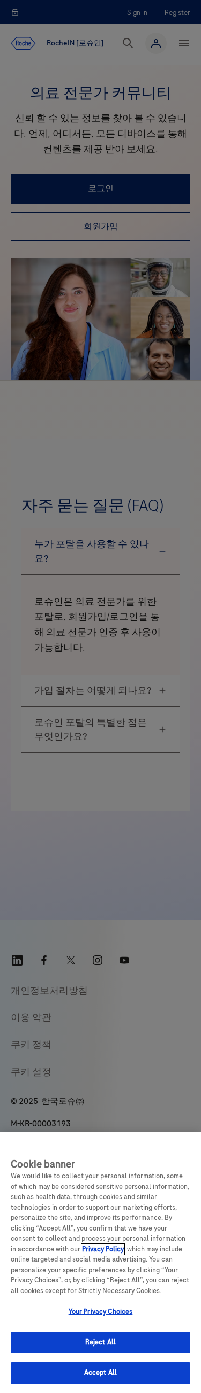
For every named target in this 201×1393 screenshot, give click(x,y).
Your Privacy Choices (101, 1312)
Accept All (100, 1373)
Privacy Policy (103, 1249)
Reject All (100, 1342)
